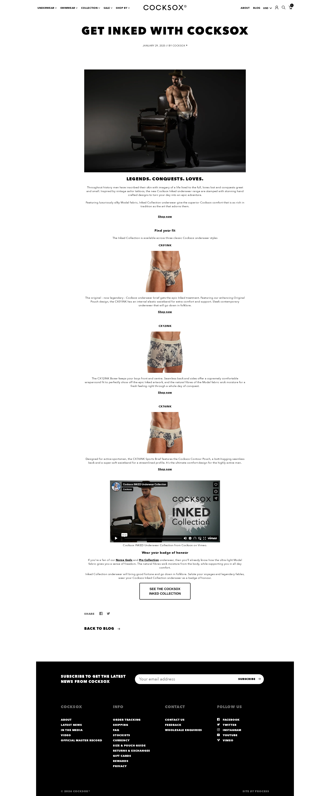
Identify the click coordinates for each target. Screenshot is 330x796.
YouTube (229, 735)
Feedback (173, 725)
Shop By (121, 8)
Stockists (121, 735)
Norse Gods (124, 560)
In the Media (72, 730)
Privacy (120, 766)
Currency (121, 740)
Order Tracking (127, 720)
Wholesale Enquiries (183, 730)
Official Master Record (81, 740)
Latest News (71, 725)
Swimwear (67, 8)
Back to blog (99, 628)
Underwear (45, 8)
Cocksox (187, 545)
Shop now (165, 312)
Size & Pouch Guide (129, 746)
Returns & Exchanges (131, 751)
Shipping (120, 725)
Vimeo (202, 545)
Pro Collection (149, 560)
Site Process (256, 791)
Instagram (231, 730)
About (245, 8)
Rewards (120, 761)
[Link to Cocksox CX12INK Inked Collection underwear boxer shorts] (165, 372)
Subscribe (247, 679)
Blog (256, 8)
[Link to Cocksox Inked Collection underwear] (165, 599)
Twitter (229, 725)
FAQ (116, 730)
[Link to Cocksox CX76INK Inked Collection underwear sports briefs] (165, 452)
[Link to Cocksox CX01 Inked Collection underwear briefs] (165, 291)
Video (66, 735)
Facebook (231, 720)
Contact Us (175, 720)
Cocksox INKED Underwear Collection (148, 545)
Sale (107, 8)
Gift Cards (122, 756)
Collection (89, 8)
